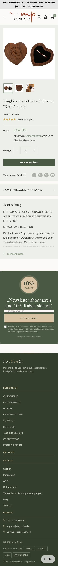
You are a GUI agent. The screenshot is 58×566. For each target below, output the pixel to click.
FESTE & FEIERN (12, 445)
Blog (5, 499)
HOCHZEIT (9, 427)
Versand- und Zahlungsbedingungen (22, 493)
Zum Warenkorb (29, 162)
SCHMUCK (9, 420)
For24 (13, 361)
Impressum (9, 475)
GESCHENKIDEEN (13, 414)
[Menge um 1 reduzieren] (17, 150)
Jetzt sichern (28, 318)
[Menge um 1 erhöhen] (34, 150)
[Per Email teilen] (52, 175)
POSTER (8, 408)
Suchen (7, 469)
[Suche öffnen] (39, 17)
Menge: (7, 150)
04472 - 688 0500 (15, 520)
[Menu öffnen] (4, 17)
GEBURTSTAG (11, 439)
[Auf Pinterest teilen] (40, 175)
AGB (5, 481)
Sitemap (7, 505)
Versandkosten (33, 136)
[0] (52, 17)
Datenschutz (9, 487)
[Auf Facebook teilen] (34, 175)
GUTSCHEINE (10, 396)
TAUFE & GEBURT (13, 433)
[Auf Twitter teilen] (46, 175)
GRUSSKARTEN (11, 402)
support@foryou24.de (18, 526)
